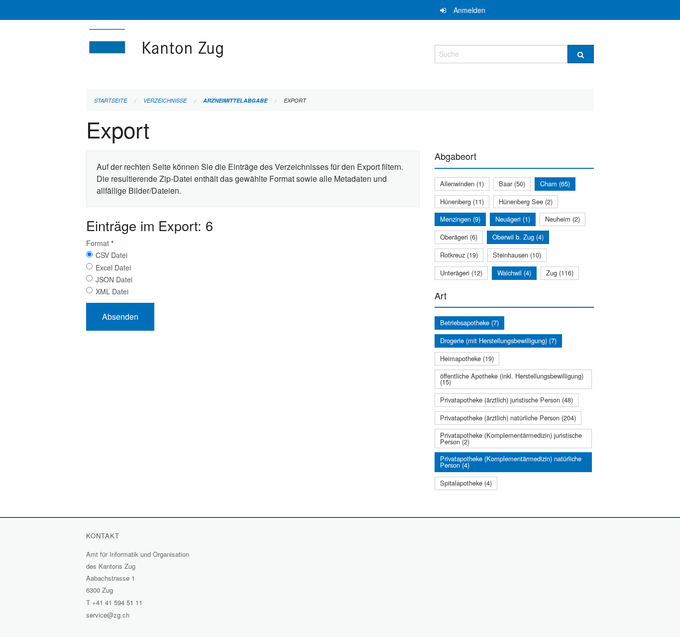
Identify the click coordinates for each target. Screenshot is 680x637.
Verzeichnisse (165, 100)
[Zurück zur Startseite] (215, 52)
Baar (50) (512, 183)
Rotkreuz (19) (459, 254)
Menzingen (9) (460, 219)
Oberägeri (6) (458, 237)
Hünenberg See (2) (526, 201)
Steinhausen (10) (517, 254)
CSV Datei (111, 255)
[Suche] (580, 54)
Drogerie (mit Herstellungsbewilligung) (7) (498, 340)
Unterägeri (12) (461, 272)
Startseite (110, 100)
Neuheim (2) (562, 219)
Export (295, 100)
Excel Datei (113, 267)
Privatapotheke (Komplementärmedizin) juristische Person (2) (511, 438)
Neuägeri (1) (512, 219)
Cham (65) (555, 183)
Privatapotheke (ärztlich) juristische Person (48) (506, 399)
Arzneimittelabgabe (235, 100)
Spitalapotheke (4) (466, 483)
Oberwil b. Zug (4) (518, 237)
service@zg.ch (107, 615)
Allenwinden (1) (462, 183)
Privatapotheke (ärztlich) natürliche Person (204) (508, 417)
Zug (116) (559, 272)
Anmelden (469, 10)
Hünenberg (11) (462, 201)
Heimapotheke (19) (467, 358)
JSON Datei (114, 279)
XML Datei (112, 291)
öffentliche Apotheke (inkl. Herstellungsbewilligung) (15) (511, 379)
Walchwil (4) (514, 272)
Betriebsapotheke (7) (469, 322)
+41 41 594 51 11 (117, 602)
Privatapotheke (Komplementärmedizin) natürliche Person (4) (510, 462)
